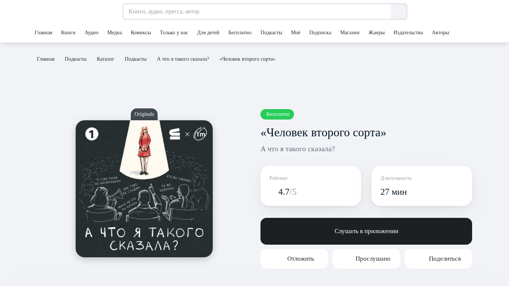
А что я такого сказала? (297, 148)
